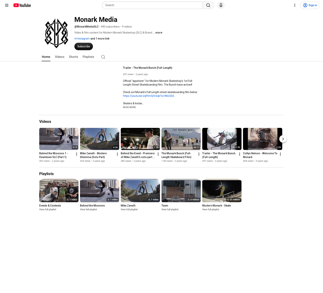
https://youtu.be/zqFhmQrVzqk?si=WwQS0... (149, 95)
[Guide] (6, 5)
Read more (129, 107)
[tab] (45, 56)
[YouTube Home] (21, 5)
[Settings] (295, 5)
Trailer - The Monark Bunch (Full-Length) (147, 67)
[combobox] (153, 5)
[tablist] (161, 56)
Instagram (83, 38)
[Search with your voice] (221, 5)
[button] (129, 107)
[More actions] (76, 154)
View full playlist (47, 209)
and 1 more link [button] (99, 38)
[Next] (283, 139)
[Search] (208, 5)
